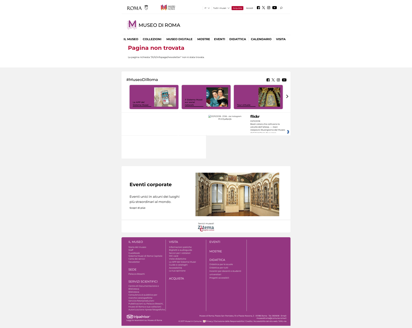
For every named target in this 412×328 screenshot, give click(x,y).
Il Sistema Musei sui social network (194, 102)
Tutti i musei (219, 8)
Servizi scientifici (143, 281)
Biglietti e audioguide (180, 250)
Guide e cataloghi (178, 264)
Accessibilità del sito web (265, 321)
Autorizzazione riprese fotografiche (146, 309)
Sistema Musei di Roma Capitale (145, 256)
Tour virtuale (243, 105)
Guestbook (134, 253)
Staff (130, 250)
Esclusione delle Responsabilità (229, 321)
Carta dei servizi (136, 258)
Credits (248, 321)
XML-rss (282, 321)
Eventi (219, 39)
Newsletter (134, 262)
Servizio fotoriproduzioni (141, 300)
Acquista (237, 8)
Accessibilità (175, 267)
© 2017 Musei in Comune (189, 321)
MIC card (173, 256)
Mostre (203, 39)
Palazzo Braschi (136, 274)
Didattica (237, 39)
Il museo (131, 39)
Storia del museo (137, 247)
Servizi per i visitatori (180, 253)
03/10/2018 (267, 127)
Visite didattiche (177, 258)
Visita (281, 39)
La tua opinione (177, 270)
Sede (132, 269)
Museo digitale (179, 39)
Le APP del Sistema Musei (141, 103)
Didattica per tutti (218, 267)
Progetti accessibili (219, 277)
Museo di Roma (159, 25)
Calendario (261, 39)
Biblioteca (133, 292)
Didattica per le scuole (221, 264)
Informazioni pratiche (180, 247)
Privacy (209, 321)
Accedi (249, 8)
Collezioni (152, 39)
